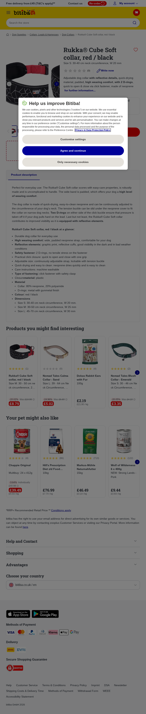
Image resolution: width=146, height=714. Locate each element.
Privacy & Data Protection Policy (92, 130)
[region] (73, 134)
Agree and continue (73, 150)
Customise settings (73, 139)
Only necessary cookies (73, 162)
